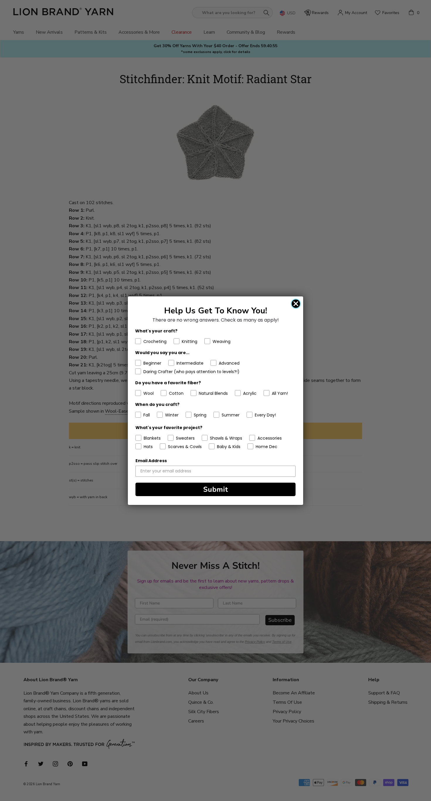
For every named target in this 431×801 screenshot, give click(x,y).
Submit (215, 489)
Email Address (151, 461)
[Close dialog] (296, 303)
